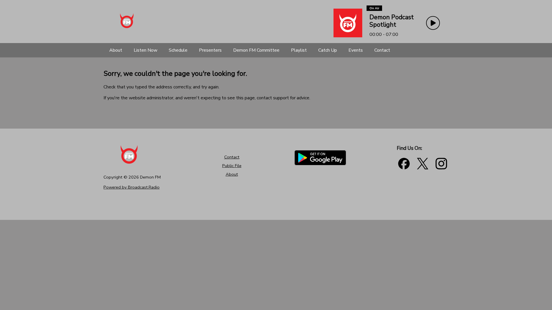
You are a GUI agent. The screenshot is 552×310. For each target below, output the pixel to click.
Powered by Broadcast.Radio (131, 187)
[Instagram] (441, 163)
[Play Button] (433, 23)
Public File (231, 165)
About (232, 174)
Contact (231, 157)
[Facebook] (404, 163)
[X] (422, 163)
